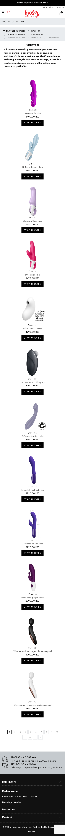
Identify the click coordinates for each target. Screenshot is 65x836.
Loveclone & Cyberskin (16, 37)
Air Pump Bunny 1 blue (32, 167)
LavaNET (32, 831)
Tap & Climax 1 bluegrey (33, 382)
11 (25, 737)
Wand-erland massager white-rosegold (33, 705)
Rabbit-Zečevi (36, 37)
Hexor (14, 827)
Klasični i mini (53, 37)
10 (57, 732)
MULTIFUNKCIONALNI (16, 34)
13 (35, 737)
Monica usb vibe (32, 113)
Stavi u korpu (32, 122)
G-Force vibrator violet (32, 436)
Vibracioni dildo (37, 34)
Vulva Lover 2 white (32, 328)
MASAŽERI (20, 31)
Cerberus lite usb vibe (32, 543)
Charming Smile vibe (32, 221)
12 (30, 737)
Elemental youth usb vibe (32, 490)
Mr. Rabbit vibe (32, 274)
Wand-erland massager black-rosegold (32, 651)
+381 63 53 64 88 (55, 7)
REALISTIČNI (36, 31)
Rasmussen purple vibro (32, 597)
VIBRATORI (20, 21)
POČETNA (6, 21)
